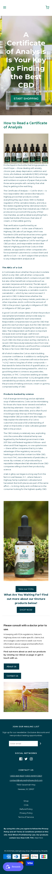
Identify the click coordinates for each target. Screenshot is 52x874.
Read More (38, 838)
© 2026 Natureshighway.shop (17, 851)
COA (26, 805)
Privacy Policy (26, 813)
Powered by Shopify (39, 851)
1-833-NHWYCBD (33, 776)
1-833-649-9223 (17, 776)
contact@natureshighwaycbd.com (26, 780)
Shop (26, 801)
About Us (11, 666)
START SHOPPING (26, 98)
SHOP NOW (26, 610)
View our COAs (26, 589)
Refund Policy (26, 809)
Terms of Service (26, 817)
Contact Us (12, 675)
